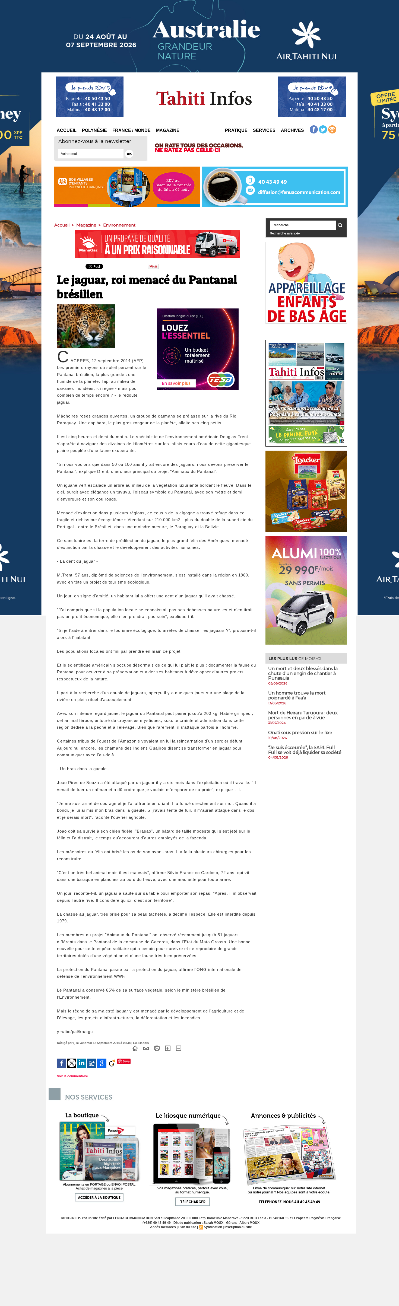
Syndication (213, 1227)
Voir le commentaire (72, 1076)
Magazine (167, 130)
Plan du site (187, 1227)
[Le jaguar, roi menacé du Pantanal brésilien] (86, 306)
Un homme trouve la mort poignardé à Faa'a (297, 695)
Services (264, 130)
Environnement (119, 225)
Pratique (236, 130)
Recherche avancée (285, 233)
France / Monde (131, 130)
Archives (292, 130)
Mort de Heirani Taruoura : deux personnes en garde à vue (303, 715)
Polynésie (94, 130)
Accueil (67, 130)
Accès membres (163, 1227)
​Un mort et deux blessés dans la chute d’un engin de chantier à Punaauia (303, 673)
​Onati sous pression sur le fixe (300, 732)
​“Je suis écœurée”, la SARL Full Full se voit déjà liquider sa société (304, 750)
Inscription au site (238, 1227)
